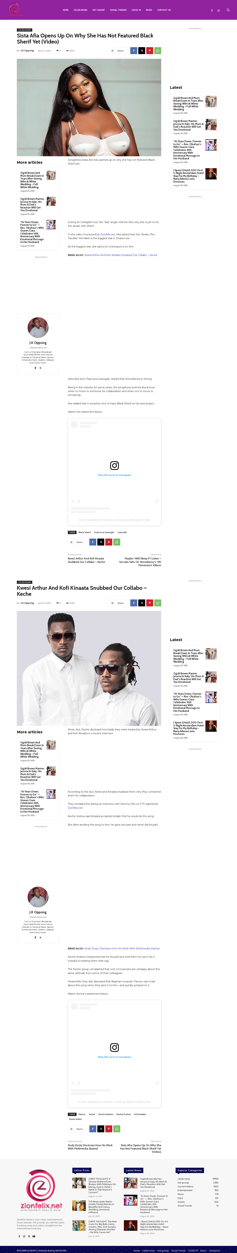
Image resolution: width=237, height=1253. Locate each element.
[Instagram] (218, 10)
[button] (228, 10)
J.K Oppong (27, 50)
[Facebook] (212, 10)
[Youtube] (33, 1236)
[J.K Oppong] (38, 327)
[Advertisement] (41, 280)
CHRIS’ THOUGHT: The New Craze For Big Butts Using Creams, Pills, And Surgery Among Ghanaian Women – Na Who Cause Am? (102, 1227)
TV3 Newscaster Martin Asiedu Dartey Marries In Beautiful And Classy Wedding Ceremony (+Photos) (101, 1207)
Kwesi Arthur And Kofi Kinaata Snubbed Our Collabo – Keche (120, 255)
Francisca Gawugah (104, 532)
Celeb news (24, 30)
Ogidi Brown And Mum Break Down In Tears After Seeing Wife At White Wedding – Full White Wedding (32, 180)
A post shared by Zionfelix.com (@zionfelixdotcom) (114, 520)
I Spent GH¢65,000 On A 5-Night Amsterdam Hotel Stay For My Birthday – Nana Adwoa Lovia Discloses (188, 176)
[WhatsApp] (157, 50)
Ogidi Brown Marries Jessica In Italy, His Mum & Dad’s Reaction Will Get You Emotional (32, 204)
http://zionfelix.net (38, 347)
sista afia (122, 532)
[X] (141, 50)
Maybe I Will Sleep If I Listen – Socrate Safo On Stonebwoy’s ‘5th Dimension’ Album (140, 562)
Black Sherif (85, 532)
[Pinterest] (149, 50)
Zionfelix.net (107, 234)
